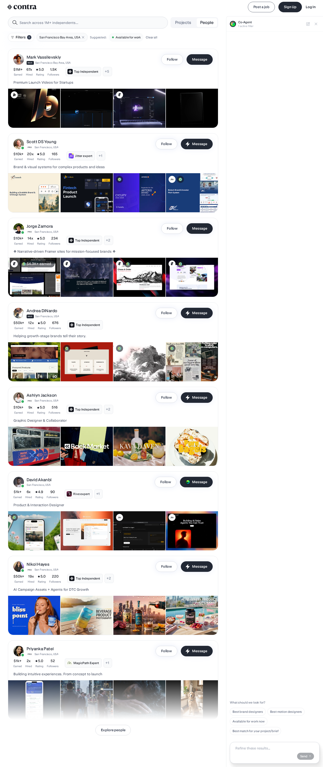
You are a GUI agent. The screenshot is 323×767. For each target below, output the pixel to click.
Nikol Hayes (38, 564)
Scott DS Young (41, 141)
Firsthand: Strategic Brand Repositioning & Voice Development (29, 366)
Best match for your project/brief (255, 731)
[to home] (22, 7)
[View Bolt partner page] (14, 94)
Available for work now (248, 721)
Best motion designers (286, 711)
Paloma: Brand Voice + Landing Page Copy (85, 368)
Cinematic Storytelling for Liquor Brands (134, 622)
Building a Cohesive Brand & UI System (31, 199)
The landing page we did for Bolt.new (28, 115)
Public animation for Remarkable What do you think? (192, 115)
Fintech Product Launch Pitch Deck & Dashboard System (84, 199)
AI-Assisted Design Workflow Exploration (32, 537)
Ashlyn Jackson (42, 395)
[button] (83, 37)
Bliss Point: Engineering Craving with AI (33, 622)
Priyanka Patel (40, 648)
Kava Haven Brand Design (134, 455)
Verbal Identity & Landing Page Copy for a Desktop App (190, 368)
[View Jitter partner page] (172, 179)
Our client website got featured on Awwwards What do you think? (85, 112)
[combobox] (88, 23)
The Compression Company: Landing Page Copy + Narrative (138, 368)
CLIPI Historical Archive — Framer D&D (29, 284)
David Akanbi (39, 479)
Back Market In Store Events (83, 455)
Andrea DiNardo (42, 310)
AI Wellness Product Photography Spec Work (186, 622)
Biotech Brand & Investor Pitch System (186, 199)
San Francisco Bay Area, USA (53, 62)
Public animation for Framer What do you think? (135, 115)
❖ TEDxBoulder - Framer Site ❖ (138, 286)
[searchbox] (91, 23)
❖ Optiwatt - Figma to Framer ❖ (191, 286)
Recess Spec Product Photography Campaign (80, 622)
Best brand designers (247, 711)
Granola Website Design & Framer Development (82, 537)
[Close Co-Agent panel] (315, 23)
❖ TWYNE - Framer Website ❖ (84, 286)
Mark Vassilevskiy (44, 57)
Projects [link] (183, 22)
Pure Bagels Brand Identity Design (182, 453)
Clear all (151, 37)
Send (303, 756)
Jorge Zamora (40, 226)
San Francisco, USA (46, 147)
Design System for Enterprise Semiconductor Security (136, 199)
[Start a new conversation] (308, 23)
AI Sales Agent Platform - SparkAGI (133, 537)
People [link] (207, 22)
